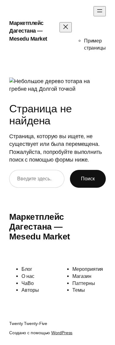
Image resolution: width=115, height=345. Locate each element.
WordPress (61, 332)
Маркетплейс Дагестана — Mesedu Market (28, 31)
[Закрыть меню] (65, 27)
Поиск (88, 178)
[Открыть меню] (100, 11)
